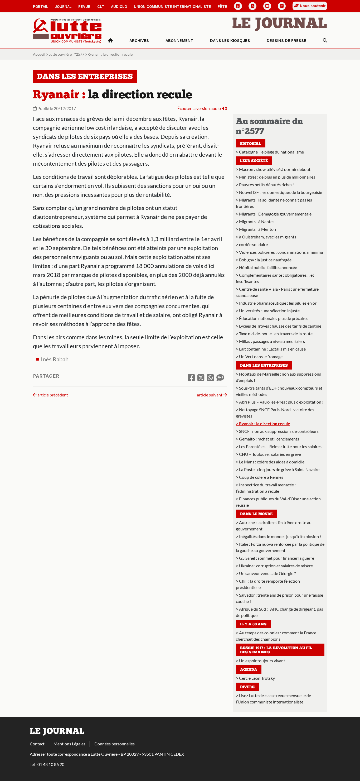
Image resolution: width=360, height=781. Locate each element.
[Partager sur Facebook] (191, 377)
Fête (222, 6)
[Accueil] (110, 40)
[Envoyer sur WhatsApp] (210, 377)
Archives (139, 40)
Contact (37, 743)
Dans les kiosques (230, 40)
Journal (63, 6)
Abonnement (179, 40)
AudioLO (119, 6)
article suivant (210, 394)
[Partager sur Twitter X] (200, 377)
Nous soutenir (312, 5)
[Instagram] (282, 6)
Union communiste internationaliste (172, 6)
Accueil (39, 54)
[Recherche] (325, 40)
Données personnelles (114, 743)
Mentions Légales (69, 743)
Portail (40, 6)
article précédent (52, 394)
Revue (84, 6)
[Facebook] (238, 6)
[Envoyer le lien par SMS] (220, 377)
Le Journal (279, 24)
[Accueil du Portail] (67, 30)
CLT (100, 6)
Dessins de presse (286, 40)
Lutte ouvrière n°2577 (66, 54)
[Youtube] (267, 6)
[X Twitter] (252, 6)
